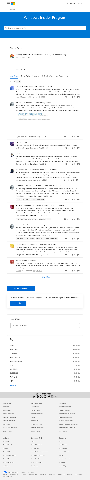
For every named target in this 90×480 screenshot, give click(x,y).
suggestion (14, 373)
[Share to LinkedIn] (34, 396)
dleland (18, 97)
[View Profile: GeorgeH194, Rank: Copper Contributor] (12, 246)
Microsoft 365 (6, 452)
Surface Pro (6, 406)
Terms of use (43, 474)
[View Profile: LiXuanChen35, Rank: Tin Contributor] (12, 207)
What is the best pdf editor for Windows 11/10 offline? (36, 170)
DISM (18, 153)
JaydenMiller (20, 137)
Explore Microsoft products (10, 427)
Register (72, 3)
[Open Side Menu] (8, 3)
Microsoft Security (7, 445)
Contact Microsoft (14, 474)
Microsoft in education (65, 406)
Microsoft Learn (35, 448)
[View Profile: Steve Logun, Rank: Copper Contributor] (12, 155)
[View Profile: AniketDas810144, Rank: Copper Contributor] (12, 187)
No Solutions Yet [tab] (46, 76)
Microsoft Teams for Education (67, 413)
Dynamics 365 (6, 448)
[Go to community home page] (13, 3)
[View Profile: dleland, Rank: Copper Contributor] (12, 88)
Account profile (35, 406)
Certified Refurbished (36, 424)
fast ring (13, 377)
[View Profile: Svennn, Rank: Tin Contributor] (12, 262)
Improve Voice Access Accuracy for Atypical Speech (35, 225)
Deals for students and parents (67, 427)
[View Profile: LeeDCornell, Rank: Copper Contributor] (12, 144)
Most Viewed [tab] (59, 76)
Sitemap (5, 474)
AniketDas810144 (22, 196)
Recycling (69, 474)
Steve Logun (20, 164)
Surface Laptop (7, 410)
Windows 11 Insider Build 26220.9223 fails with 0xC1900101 (39, 186)
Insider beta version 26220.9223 (28, 260)
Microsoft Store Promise (37, 427)
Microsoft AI (6, 441)
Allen (28, 57)
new (11, 381)
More (67, 76)
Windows (12, 9)
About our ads (78, 474)
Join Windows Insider (19, 325)
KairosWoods (20, 180)
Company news (63, 448)
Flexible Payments (35, 431)
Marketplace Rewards (36, 462)
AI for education (63, 431)
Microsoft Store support (37, 413)
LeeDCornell (20, 148)
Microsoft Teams (7, 459)
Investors (61, 455)
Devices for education (64, 410)
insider (12, 345)
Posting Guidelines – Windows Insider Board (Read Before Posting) (41, 54)
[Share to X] (41, 396)
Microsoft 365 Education (65, 417)
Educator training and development (68, 424)
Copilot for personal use (9, 420)
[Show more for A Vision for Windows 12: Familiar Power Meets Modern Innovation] (49, 219)
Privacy (24, 474)
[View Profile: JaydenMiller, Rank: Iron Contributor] (12, 104)
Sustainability (62, 466)
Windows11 (14, 369)
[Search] (67, 3)
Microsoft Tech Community (38, 455)
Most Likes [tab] (35, 76)
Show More (46, 277)
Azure (32, 441)
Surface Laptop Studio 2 (9, 413)
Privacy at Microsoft (64, 452)
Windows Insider (16, 361)
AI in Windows (6, 424)
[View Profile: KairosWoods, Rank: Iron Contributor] (12, 171)
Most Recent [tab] (14, 76)
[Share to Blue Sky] (49, 396)
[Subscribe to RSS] (52, 396)
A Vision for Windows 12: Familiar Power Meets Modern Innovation (41, 205)
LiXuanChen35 (21, 216)
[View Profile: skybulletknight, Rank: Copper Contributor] (12, 226)
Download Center (35, 410)
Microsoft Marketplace (37, 459)
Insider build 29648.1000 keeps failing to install (34, 102)
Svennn (18, 271)
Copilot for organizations (9, 417)
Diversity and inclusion (65, 459)
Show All (13, 385)
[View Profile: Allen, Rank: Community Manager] (12, 56)
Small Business (7, 466)
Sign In (79, 3)
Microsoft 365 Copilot (8, 462)
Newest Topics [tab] (25, 76)
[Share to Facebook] (38, 396)
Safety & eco (61, 474)
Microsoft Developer (36, 445)
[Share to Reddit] (45, 396)
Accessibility (62, 462)
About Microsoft (63, 445)
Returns (33, 417)
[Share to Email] (56, 396)
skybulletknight (21, 235)
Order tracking (34, 420)
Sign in (18, 303)
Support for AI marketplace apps (39, 452)
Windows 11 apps (7, 431)
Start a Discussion (21, 288)
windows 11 (15, 349)
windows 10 (15, 357)
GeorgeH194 (20, 255)
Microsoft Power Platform (9, 455)
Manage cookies (32, 474)
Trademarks (52, 474)
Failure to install (22, 142)
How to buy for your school (66, 420)
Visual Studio (34, 466)
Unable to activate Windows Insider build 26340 (34, 86)
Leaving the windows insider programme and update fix (37, 244)
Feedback (13, 353)
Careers (61, 441)
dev (11, 365)
